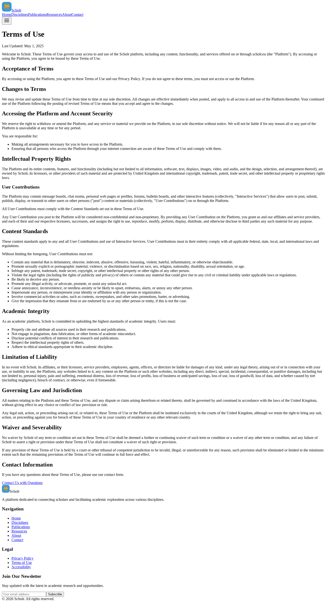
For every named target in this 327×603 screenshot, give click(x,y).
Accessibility (21, 567)
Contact (77, 14)
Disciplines (19, 14)
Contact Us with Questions (22, 483)
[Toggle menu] (6, 21)
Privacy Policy (22, 558)
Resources (54, 14)
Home (6, 14)
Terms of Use (21, 563)
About (67, 14)
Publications (37, 14)
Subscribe (55, 594)
